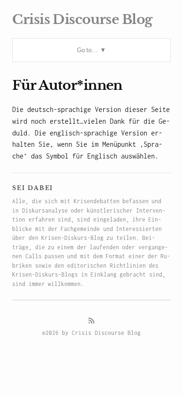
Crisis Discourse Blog (82, 19)
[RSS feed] (91, 321)
